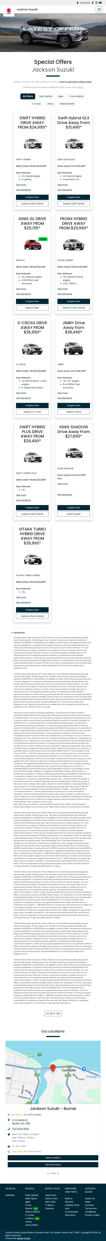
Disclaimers (19, 632)
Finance (49, 1208)
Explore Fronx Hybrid (74, 307)
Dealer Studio (24, 1238)
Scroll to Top (53, 1013)
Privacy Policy (92, 1215)
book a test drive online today (75, 81)
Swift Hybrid (31, 1195)
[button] (99, 9)
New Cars (50, 1201)
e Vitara (29, 1218)
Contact (89, 1205)
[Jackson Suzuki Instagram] (97, 2)
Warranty (70, 1215)
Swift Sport (31, 1198)
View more (21, 184)
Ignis (27, 1201)
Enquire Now (32, 197)
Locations (85, 2)
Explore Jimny (73, 411)
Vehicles (9, 1195)
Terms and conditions (91, 1210)
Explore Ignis (32, 307)
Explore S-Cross (32, 411)
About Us (90, 1198)
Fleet (87, 1201)
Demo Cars (51, 1198)
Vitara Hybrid (32, 1211)
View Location (53, 1157)
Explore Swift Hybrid (32, 203)
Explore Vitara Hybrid (32, 616)
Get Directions (53, 1164)
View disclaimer (23, 189)
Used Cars (50, 1195)
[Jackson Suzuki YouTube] (101, 2)
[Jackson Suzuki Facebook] (93, 2)
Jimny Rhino (31, 1225)
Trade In (49, 1205)
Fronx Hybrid (28, 1207)
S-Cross (29, 1215)
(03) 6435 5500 (20, 1128)
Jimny (28, 1221)
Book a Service (69, 1200)
